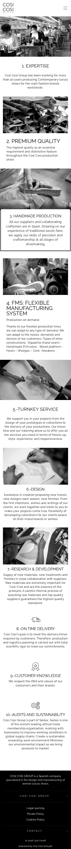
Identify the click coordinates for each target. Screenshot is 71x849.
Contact (34, 831)
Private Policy (35, 813)
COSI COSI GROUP (34, 796)
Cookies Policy (35, 819)
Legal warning (35, 808)
